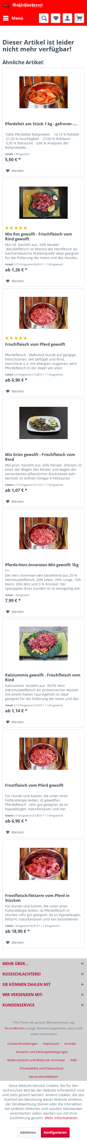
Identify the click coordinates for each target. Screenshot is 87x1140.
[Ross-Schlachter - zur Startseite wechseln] (23, 6)
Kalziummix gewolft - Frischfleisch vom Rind (42, 677)
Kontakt (70, 1043)
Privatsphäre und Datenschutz (42, 1068)
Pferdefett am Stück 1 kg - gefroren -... (41, 123)
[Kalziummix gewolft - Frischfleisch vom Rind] (43, 643)
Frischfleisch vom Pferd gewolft (35, 344)
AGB (73, 1060)
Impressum (51, 1043)
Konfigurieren (55, 1132)
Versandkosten (15, 1028)
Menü (17, 18)
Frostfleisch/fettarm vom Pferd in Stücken (37, 898)
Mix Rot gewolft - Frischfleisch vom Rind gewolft (38, 236)
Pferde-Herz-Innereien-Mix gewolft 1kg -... (42, 567)
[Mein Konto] (67, 18)
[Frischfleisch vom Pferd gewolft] (43, 313)
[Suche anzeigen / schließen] (44, 18)
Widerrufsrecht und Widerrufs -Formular (36, 1060)
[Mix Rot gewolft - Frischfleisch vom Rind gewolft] (43, 202)
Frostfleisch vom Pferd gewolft (34, 785)
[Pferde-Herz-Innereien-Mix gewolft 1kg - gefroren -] (43, 533)
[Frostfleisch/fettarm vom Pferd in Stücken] (43, 864)
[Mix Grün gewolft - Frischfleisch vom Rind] (43, 423)
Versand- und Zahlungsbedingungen (42, 1052)
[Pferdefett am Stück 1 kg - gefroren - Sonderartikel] (43, 92)
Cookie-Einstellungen (22, 1043)
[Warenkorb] (79, 18)
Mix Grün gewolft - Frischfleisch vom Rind (40, 457)
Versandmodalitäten (43, 1076)
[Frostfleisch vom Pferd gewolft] (43, 754)
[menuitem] (13, 18)
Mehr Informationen (61, 1118)
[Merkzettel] (55, 18)
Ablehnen (28, 1132)
